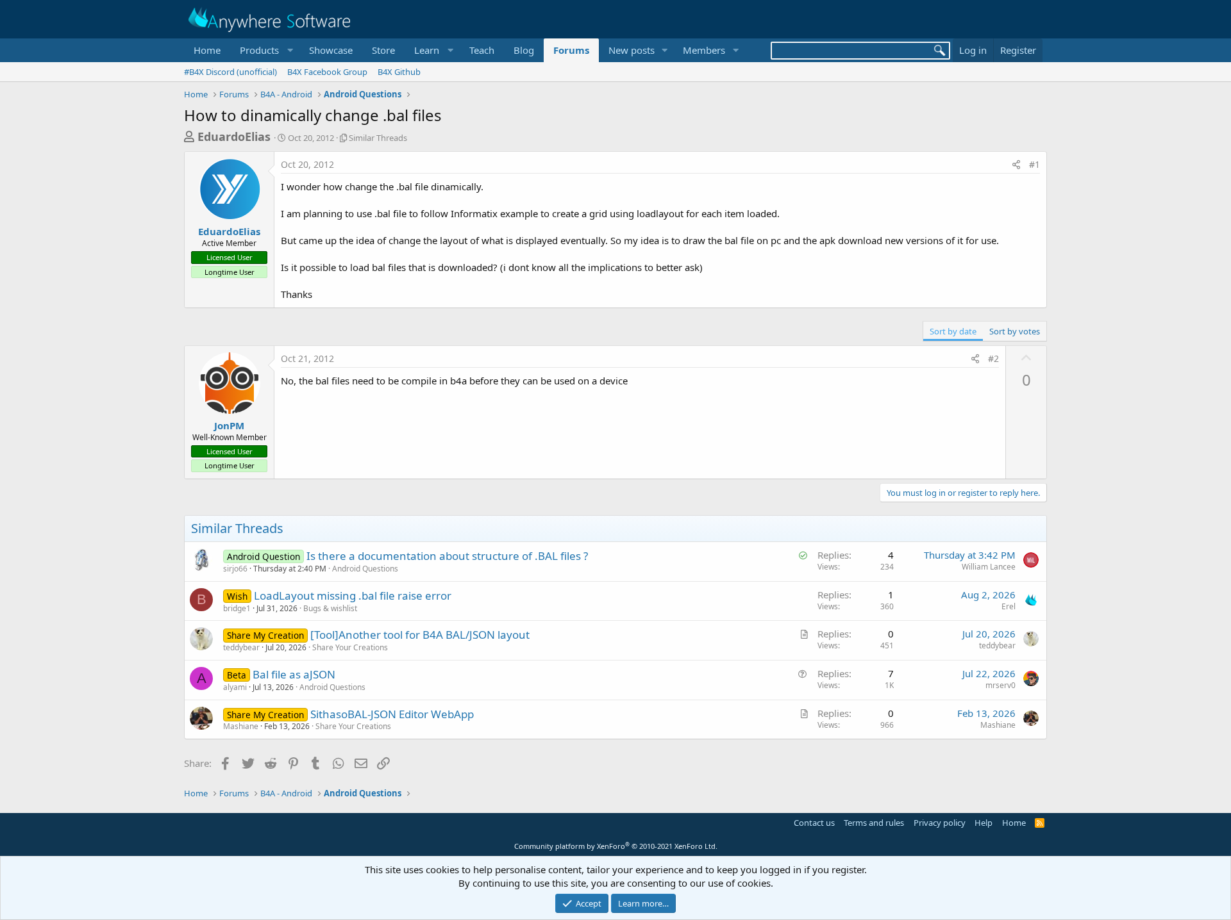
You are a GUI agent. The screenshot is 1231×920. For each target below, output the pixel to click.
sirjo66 (235, 568)
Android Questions (365, 568)
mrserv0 (1000, 685)
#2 (993, 358)
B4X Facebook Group (327, 72)
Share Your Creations (350, 647)
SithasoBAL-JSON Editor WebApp (392, 714)
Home (207, 50)
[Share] (1016, 164)
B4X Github (399, 72)
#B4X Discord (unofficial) (230, 72)
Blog (524, 50)
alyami (235, 687)
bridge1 (237, 608)
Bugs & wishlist (330, 608)
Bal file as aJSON (294, 674)
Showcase (331, 50)
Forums (571, 50)
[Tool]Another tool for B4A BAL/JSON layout (420, 634)
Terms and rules (874, 822)
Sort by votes (1014, 331)
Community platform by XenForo (615, 846)
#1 (1034, 164)
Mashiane (240, 726)
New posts (631, 50)
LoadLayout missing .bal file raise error (352, 595)
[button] (264, 50)
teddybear (241, 647)
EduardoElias (234, 136)
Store (383, 50)
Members (704, 50)
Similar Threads (378, 138)
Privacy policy (940, 822)
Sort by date (953, 331)
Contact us (814, 822)
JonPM (229, 425)
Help (983, 822)
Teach (481, 50)
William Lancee (989, 566)
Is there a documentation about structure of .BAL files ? (447, 555)
